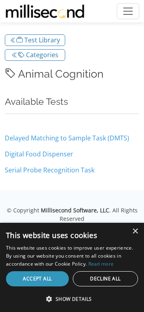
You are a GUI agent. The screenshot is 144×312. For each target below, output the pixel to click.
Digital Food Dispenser (39, 154)
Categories (41, 54)
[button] (72, 299)
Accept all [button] (37, 278)
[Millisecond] (45, 11)
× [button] (135, 231)
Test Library (41, 40)
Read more (101, 263)
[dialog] (72, 267)
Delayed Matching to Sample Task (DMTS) (67, 138)
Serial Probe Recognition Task (49, 170)
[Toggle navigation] (128, 11)
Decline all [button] (105, 278)
